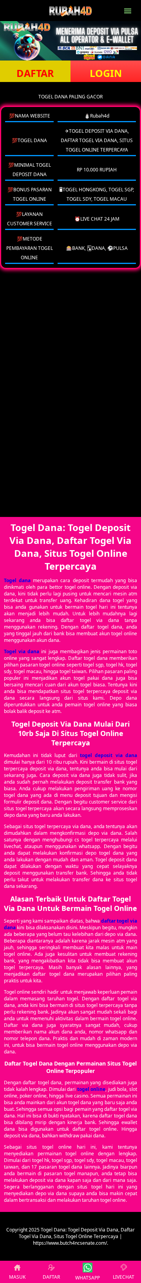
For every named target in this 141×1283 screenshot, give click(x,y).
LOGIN (106, 73)
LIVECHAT (123, 1277)
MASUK (17, 1277)
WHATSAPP (87, 1277)
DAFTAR (35, 73)
